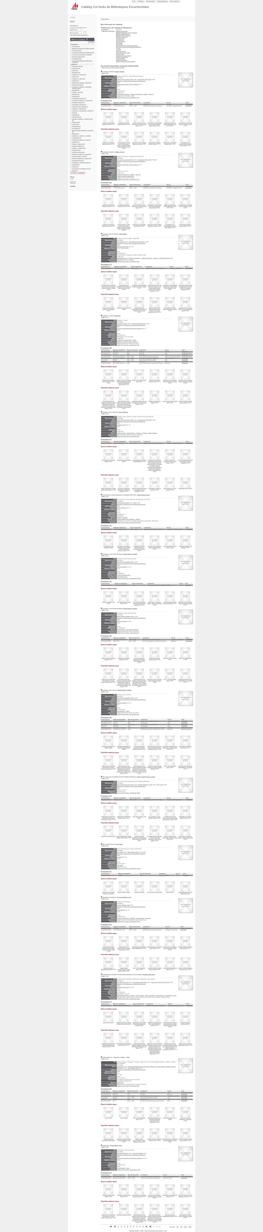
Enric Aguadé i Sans (133, 1068)
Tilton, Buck (152, 948)
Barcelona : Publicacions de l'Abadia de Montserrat (131, 81)
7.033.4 (119, 96)
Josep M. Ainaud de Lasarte (185, 1044)
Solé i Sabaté (123, 234)
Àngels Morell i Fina (116, 1145)
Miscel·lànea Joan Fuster (123, 53)
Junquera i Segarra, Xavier (139, 1195)
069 (118, 521)
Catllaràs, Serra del (122, 341)
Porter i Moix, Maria (186, 144)
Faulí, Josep (160, 784)
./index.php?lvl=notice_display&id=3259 (128, 345)
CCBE (141, 1230)
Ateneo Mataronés (155, 1053)
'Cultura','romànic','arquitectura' (125, 176)
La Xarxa (118, 50)
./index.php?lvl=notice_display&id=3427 (128, 633)
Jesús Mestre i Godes (154, 817)
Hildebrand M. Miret (106, 969)
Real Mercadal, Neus (149, 974)
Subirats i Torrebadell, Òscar (169, 1048)
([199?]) (124, 892)
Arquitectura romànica (123, 94)
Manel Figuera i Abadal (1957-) (125, 562)
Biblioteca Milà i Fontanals (123, 35)
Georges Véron (106, 381)
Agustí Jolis (122, 384)
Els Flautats (119, 44)
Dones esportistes (150, 995)
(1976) (169, 546)
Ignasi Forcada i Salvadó (170, 381)
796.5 (118, 920)
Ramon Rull (168, 144)
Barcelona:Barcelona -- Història (125, 995)
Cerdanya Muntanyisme (123, 575)
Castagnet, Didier (152, 749)
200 (190, 1227)
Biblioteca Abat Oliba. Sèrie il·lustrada (126, 32)
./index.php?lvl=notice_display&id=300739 (129, 522)
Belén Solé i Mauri (107, 490)
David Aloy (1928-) (122, 323)
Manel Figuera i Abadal (130, 554)
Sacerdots (148, 918)
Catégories (74, 64)
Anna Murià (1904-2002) (140, 982)
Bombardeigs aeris (122, 258)
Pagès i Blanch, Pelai (170, 288)
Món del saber (120, 54)
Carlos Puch (183, 948)
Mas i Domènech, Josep (170, 818)
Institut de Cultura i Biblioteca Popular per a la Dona (139, 1046)
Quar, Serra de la (133, 341)
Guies (134, 340)
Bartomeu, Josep (137, 144)
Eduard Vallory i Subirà (170, 1140)
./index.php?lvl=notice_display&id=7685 (128, 1086)
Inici (134, 1)
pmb (165, 1230)
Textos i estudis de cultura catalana (126, 61)
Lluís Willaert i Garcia (185, 1195)
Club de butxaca (120, 41)
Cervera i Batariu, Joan (124, 897)
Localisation (74, 44)
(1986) (154, 892)
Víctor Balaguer (156, 470)
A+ (74, 17)
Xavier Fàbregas (123, 412)
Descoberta (119, 43)
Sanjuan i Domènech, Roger (108, 818)
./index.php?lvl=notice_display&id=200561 (129, 578)
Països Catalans (152, 433)
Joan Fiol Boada (167, 603)
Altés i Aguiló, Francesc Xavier (146, 777)
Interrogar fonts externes (118, 67)
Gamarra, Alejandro (124, 658)
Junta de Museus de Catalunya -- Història (128, 519)
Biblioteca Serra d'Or (121, 37)
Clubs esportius (139, 995)
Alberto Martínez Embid (139, 748)
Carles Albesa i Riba (124, 970)
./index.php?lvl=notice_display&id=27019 (128, 1170)
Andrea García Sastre (143, 495)
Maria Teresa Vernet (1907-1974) (160, 982)
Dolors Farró (152, 125)
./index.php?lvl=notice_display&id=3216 (128, 261)
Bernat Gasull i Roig (139, 661)
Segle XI (151, 94)
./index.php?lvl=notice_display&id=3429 (128, 714)
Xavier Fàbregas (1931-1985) (125, 420)
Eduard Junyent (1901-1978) (125, 79)
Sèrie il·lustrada (120, 58)
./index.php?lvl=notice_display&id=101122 (129, 868)
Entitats (141, 1)
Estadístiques (162, 1)
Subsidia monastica (121, 60)
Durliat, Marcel (153, 144)
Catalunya (120, 340)
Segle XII (137, 174)
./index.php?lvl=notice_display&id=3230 (128, 436)
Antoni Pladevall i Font (170, 124)
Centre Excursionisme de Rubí (170, 1024)
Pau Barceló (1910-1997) (144, 79)
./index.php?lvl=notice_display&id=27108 (128, 921)
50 (181, 1227)
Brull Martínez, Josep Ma (185, 680)
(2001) (139, 817)
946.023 (119, 260)
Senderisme (120, 1082)
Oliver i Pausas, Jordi (154, 380)
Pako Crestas (172, 658)
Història (119, 517)
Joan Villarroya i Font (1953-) (137, 242)
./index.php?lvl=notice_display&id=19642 (128, 999)
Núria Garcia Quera (186, 402)
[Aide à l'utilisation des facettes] (87, 39)
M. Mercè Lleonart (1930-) (139, 323)
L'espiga (118, 48)
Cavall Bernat (120, 40)
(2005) (185, 1023)
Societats (124, 517)
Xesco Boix (119, 844)
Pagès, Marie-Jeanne (155, 547)
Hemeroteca (150, 1)
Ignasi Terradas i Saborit (170, 309)
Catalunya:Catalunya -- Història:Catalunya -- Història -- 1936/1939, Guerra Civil (150, 258)
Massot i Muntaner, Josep (145, 784)
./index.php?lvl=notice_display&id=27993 (128, 793)
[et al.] (135, 503)
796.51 (119, 343)
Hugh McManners (137, 948)
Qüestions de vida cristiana (123, 56)
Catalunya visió (120, 38)
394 (118, 435)
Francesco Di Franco (139, 549)
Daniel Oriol (120, 1066)
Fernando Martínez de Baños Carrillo (108, 1045)
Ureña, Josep (122, 1045)
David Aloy (117, 316)
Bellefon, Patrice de (186, 747)
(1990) (124, 1118)
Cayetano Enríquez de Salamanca (139, 604)
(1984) (108, 1118)
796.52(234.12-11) (122, 577)
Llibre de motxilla (121, 51)
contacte (72, 186)
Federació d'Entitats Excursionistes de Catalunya (154, 1121)
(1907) (124, 460)
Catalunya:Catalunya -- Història (139, 94)
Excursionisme (128, 340)
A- (71, 17)
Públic (103, 73)
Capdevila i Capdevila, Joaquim (123, 490)
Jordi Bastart (188, 658)
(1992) (108, 546)
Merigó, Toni (183, 818)
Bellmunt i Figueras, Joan (123, 549)
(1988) (124, 308)
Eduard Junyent (119, 71)
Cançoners (120, 865)
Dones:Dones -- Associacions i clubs (166, 995)
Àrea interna (174, 1)
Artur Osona (127, 407)
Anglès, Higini (188, 124)
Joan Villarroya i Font (154, 311)
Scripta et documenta (122, 57)
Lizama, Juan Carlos (124, 949)
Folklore (145, 433)
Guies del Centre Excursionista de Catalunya (128, 47)
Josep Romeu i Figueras (139, 839)
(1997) (185, 488)
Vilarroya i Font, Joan (124, 288)
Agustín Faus (152, 659)
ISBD (107, 73)
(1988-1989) (108, 1139)
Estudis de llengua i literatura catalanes (127, 45)
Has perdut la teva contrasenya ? (79, 35)
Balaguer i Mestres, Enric (124, 817)
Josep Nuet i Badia (137, 1153)
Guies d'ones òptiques (132, 629)
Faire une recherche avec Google (153, 1230)
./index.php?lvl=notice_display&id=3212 (128, 97)
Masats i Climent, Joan (186, 968)
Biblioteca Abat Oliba (122, 31)
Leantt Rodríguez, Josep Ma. (185, 1118)
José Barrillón (137, 461)
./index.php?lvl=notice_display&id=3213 (128, 179)
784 (118, 867)
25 (177, 1227)
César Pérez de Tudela (169, 948)
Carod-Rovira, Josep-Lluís (107, 681)
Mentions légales (134, 1230)
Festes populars (121, 433)
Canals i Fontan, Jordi (108, 949)
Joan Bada (111, 309)
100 (185, 1227)
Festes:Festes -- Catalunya (134, 433)
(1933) (108, 1022)
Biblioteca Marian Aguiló (123, 34)
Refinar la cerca (106, 67)
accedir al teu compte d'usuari (78, 27)
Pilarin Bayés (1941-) (133, 852)
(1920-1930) (123, 1023)
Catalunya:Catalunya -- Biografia (126, 918)
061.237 (119, 997)
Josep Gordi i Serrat (155, 968)
